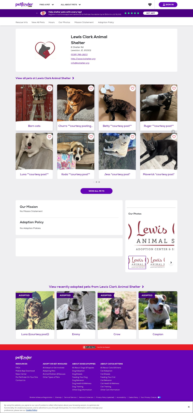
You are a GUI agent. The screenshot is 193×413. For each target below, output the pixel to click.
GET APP (150, 13)
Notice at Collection (86, 397)
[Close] (189, 407)
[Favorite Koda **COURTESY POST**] (91, 136)
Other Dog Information (82, 390)
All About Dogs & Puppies (83, 368)
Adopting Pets (49, 371)
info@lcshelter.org (80, 63)
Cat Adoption (106, 371)
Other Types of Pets (51, 377)
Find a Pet (45, 4)
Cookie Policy (133, 397)
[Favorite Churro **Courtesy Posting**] (91, 88)
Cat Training (105, 387)
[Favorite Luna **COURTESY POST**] (49, 136)
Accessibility (121, 397)
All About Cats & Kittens (110, 368)
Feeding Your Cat (107, 377)
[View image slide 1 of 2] (137, 262)
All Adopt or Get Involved (53, 368)
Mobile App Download (25, 371)
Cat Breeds (105, 374)
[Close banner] (37, 13)
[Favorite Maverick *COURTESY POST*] (174, 136)
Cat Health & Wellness (109, 383)
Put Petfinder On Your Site (27, 377)
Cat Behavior (106, 380)
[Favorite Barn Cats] (49, 88)
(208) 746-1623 (79, 54)
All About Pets (69, 4)
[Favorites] (150, 4)
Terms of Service (70, 397)
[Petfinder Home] (24, 4)
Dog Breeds (77, 374)
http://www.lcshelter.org (83, 58)
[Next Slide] (171, 262)
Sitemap (58, 397)
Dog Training (77, 387)
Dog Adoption (78, 371)
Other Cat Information (110, 390)
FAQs (18, 368)
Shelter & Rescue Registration (41, 397)
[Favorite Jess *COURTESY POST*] (132, 136)
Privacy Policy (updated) (105, 397)
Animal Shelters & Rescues (54, 374)
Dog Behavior (78, 380)
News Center (21, 374)
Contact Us (20, 380)
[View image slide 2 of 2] (156, 262)
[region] (96, 407)
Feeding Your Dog (80, 377)
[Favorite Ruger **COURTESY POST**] (174, 88)
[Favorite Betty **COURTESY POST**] (132, 88)
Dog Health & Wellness (81, 383)
